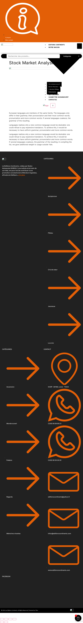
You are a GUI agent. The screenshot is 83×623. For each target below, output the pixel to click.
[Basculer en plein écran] (6, 619)
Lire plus (22, 175)
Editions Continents (57, 45)
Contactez (53, 100)
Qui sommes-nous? (54, 84)
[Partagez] (10, 619)
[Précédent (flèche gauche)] (2, 622)
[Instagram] (80, 3)
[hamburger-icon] (79, 46)
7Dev (36, 610)
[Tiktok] (78, 3)
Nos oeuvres (54, 94)
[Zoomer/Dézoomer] (2, 619)
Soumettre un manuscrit (59, 97)
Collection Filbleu (54, 89)
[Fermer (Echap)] (14, 619)
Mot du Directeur (53, 87)
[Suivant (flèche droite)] (6, 622)
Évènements (52, 92)
